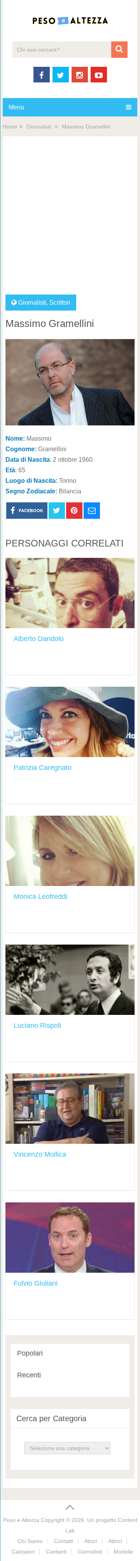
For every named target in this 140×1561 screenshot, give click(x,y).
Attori (90, 1541)
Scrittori (59, 302)
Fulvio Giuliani (36, 1283)
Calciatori (23, 1551)
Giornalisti (38, 126)
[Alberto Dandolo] (70, 593)
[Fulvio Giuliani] (70, 1237)
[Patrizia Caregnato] (70, 722)
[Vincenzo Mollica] (70, 1108)
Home (10, 126)
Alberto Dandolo (39, 639)
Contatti (63, 1541)
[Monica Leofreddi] (70, 851)
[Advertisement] (70, 220)
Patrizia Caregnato (43, 768)
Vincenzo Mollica (40, 1154)
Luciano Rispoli (37, 1025)
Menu (16, 107)
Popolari (30, 1353)
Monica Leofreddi (40, 896)
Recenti (29, 1375)
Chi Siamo (30, 1541)
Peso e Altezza (21, 1520)
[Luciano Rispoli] (70, 980)
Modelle (123, 1551)
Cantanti (56, 1551)
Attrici (115, 1541)
